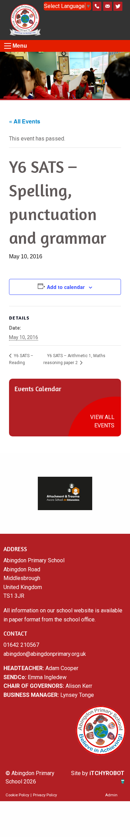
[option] (65, 493)
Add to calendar (66, 286)
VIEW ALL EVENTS (102, 421)
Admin (111, 795)
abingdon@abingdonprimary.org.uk (44, 654)
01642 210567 (21, 645)
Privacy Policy (45, 795)
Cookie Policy (17, 795)
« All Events (24, 121)
